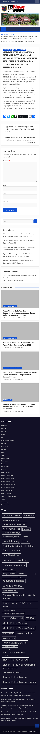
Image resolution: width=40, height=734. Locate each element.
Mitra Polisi (4, 446)
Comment (6, 161)
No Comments (31, 71)
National (3, 449)
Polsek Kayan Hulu (7, 475)
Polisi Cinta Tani (8, 634)
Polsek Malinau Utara (19, 49)
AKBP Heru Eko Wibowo (14, 524)
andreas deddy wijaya (11, 533)
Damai (25, 541)
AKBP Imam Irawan (11, 529)
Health (3, 435)
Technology (4, 502)
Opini (2, 455)
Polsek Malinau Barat (7, 478)
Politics (3, 470)
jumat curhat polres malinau (27, 577)
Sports (3, 499)
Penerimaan (5, 458)
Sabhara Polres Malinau (8, 496)
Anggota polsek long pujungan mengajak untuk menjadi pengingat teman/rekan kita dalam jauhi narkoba (19, 129)
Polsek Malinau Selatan (8, 484)
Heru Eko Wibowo (11, 555)
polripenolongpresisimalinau (10, 646)
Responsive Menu (37, 1)
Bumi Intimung (11, 541)
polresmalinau (9, 638)
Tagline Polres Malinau (15, 677)
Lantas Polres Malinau (8, 440)
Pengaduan (4, 461)
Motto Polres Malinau (15, 623)
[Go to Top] (37, 726)
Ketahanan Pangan (9, 610)
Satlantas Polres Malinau (8, 656)
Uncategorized (5, 505)
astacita (25, 537)
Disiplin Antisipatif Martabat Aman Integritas (18, 548)
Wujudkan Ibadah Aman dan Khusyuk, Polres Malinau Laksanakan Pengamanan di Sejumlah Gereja (20, 375)
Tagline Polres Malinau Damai (19, 682)
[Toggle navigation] (8, 29)
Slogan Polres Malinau (15, 659)
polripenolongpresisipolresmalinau (11, 649)
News (4, 306)
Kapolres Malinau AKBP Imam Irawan (17, 605)
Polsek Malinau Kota (7, 481)
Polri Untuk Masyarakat (14, 652)
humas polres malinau (14, 565)
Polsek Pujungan (6, 493)
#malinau (29, 515)
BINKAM (5, 368)
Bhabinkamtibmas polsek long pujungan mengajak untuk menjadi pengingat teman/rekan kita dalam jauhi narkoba (20, 140)
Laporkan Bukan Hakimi (13, 618)
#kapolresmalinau (12, 515)
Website (5, 201)
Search (35, 221)
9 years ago (7, 71)
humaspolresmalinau (15, 560)
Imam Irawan (9, 569)
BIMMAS (4, 426)
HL (2, 437)
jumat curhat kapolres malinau (10, 577)
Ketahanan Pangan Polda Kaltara (13, 614)
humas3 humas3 (19, 71)
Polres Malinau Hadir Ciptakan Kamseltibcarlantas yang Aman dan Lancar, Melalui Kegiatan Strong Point (19, 313)
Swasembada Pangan (10, 669)
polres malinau (24, 633)
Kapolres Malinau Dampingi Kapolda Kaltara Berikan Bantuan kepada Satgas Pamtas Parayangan (19, 406)
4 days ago (7, 411)
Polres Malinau (7, 49)
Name (5, 185)
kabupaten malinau (13, 580)
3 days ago (7, 379)
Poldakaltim (4, 464)
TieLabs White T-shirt (17, 280)
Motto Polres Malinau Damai (18, 628)
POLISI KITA (5, 467)
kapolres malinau (13, 586)
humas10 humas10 (19, 318)
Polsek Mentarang (6, 490)
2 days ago (7, 318)
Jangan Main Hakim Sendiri (14, 574)
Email (5, 193)
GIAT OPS (4, 432)
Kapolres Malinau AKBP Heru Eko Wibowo (19, 597)
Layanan (4, 443)
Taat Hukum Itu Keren (12, 672)
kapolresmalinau (10, 591)
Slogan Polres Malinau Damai (19, 664)
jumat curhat (32, 574)
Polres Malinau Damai (15, 642)
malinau (30, 617)
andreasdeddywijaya (11, 537)
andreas (26, 529)
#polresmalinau (11, 520)
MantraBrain (33, 731)
